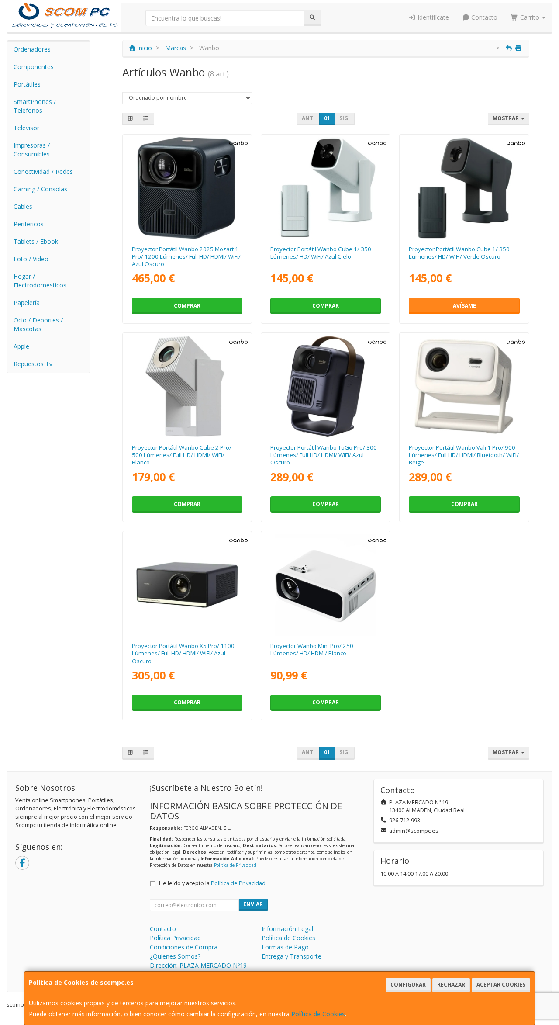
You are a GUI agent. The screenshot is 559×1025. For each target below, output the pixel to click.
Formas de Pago (285, 947)
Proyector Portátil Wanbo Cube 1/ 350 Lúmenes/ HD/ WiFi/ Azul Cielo (320, 252)
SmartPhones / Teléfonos (35, 105)
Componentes (34, 66)
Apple (21, 346)
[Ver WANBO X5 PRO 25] (187, 585)
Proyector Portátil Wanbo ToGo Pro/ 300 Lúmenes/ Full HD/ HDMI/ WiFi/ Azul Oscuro (323, 455)
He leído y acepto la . (213, 883)
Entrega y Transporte (291, 956)
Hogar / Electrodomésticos (40, 280)
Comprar (187, 305)
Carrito (529, 17)
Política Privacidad (175, 938)
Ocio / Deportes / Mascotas (38, 324)
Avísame (464, 305)
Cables (23, 206)
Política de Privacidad (235, 865)
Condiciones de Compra (183, 947)
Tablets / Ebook (36, 241)
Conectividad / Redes (43, 171)
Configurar (408, 984)
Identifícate (432, 17)
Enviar (253, 904)
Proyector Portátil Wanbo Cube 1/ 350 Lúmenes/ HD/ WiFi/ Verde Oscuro (459, 252)
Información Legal (287, 929)
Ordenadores (32, 49)
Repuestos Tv (33, 364)
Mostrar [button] (506, 118)
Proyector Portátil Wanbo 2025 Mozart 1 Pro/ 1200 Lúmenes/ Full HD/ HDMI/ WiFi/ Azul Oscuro (186, 256)
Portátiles (27, 84)
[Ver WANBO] (187, 188)
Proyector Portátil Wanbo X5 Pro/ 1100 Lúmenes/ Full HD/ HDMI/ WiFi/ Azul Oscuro (183, 653)
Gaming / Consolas (40, 189)
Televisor (26, 128)
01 (327, 118)
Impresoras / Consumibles (32, 149)
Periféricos (29, 224)
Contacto (483, 17)
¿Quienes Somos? (175, 956)
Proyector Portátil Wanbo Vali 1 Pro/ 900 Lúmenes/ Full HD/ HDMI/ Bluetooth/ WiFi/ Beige (464, 455)
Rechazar (451, 984)
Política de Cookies (318, 1014)
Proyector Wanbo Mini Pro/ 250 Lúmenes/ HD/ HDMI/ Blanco (311, 649)
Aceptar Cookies (500, 984)
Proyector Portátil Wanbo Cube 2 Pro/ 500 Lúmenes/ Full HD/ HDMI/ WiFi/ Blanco (181, 455)
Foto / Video (31, 259)
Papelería (27, 302)
